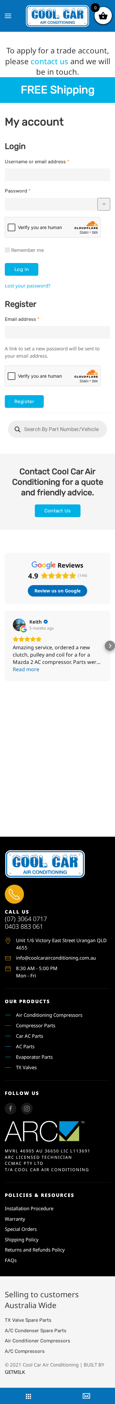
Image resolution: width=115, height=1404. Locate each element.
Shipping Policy (22, 1239)
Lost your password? (27, 285)
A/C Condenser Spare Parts (35, 1330)
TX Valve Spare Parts (28, 1320)
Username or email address (37, 162)
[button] (8, 16)
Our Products (27, 1001)
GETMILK (15, 1372)
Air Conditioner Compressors (37, 1341)
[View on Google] (19, 624)
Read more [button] (26, 669)
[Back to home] (57, 16)
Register (24, 401)
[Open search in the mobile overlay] (57, 429)
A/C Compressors (25, 1351)
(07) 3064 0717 (26, 919)
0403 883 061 (24, 926)
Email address (22, 319)
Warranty (15, 1219)
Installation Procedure (29, 1208)
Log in (21, 269)
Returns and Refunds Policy (35, 1249)
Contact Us (57, 511)
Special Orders (21, 1229)
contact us (49, 61)
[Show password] (103, 204)
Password (18, 191)
